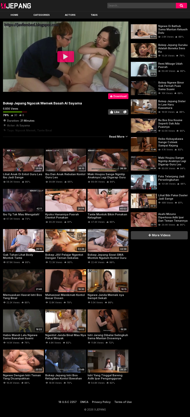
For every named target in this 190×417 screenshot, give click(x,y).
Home (14, 14)
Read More (117, 136)
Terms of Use (123, 401)
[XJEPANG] (16, 5)
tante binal (44, 130)
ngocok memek (25, 130)
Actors (70, 14)
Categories (41, 14)
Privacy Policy (101, 401)
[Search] (181, 5)
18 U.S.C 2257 (67, 401)
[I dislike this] (125, 112)
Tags (94, 14)
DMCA (84, 401)
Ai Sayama (23, 125)
